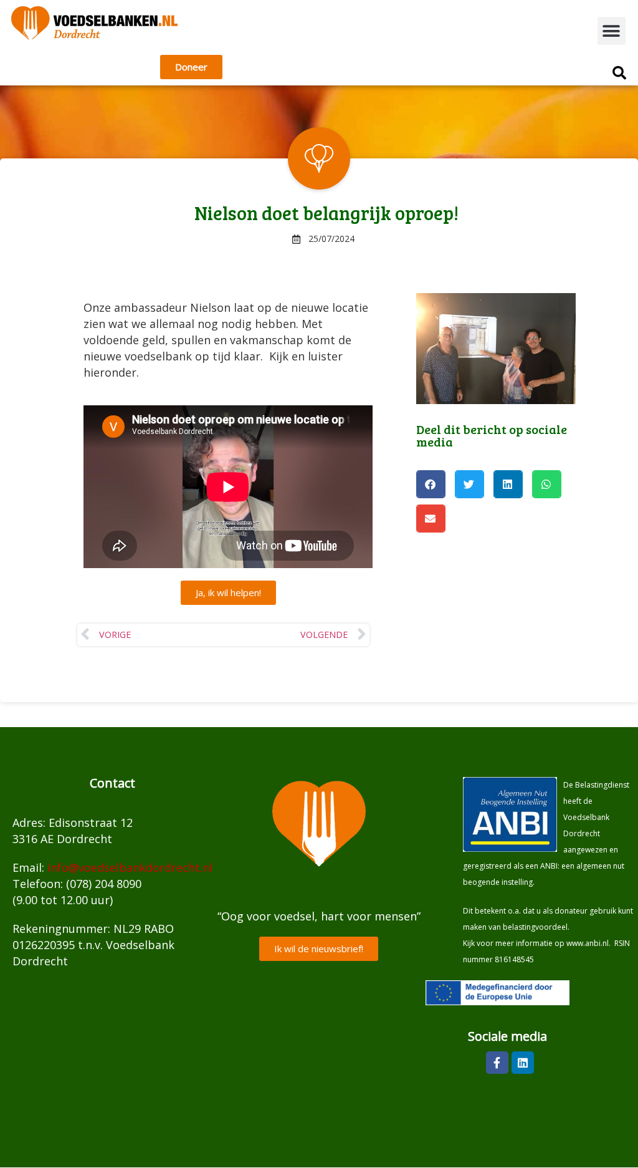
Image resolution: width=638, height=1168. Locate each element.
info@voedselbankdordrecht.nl (129, 867)
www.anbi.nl (587, 943)
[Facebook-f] (497, 1062)
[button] (612, 31)
